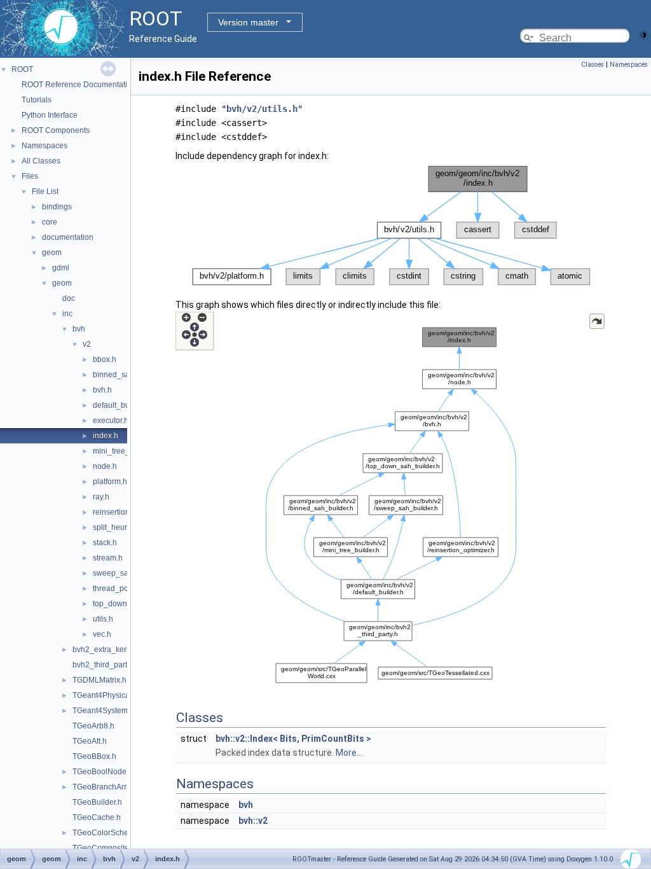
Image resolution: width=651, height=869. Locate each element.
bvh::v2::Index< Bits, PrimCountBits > (293, 738)
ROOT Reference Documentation (79, 84)
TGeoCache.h (96, 817)
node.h (105, 466)
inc (67, 313)
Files (30, 176)
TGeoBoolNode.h (102, 771)
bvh (78, 328)
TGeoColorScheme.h (109, 832)
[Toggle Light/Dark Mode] (643, 34)
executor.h (110, 420)
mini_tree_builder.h (126, 451)
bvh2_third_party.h (104, 664)
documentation (67, 237)
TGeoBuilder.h (97, 802)
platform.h (110, 481)
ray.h (101, 496)
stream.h (108, 557)
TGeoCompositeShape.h (115, 848)
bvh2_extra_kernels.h (109, 649)
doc (68, 298)
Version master (248, 22)
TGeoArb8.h (93, 725)
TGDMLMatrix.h (99, 680)
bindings (57, 206)
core (49, 222)
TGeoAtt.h (89, 741)
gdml (60, 267)
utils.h (103, 619)
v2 (87, 344)
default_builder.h (122, 405)
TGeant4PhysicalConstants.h (122, 695)
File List (45, 191)
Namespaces (44, 145)
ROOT (22, 69)
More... (349, 752)
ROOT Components (56, 130)
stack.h (105, 542)
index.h (105, 435)
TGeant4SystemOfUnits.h (116, 710)
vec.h (102, 634)
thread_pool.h (117, 588)
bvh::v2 (253, 821)
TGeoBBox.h (94, 756)
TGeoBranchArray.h (106, 786)
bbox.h (104, 359)
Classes (592, 64)
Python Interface (50, 115)
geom (52, 252)
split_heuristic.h (120, 527)
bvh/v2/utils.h (262, 109)
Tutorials (36, 99)
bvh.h (102, 390)
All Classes (41, 160)
